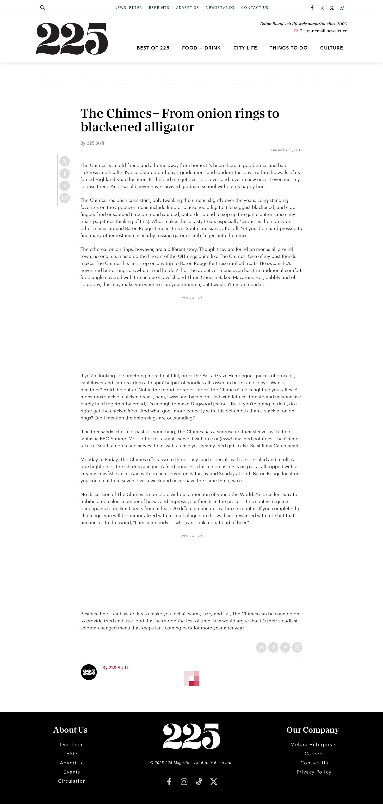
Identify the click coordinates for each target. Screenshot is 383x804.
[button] (67, 8)
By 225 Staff (115, 668)
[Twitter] (332, 8)
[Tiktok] (342, 8)
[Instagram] (322, 8)
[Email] (64, 198)
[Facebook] (312, 8)
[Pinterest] (64, 186)
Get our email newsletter (322, 31)
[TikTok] (198, 782)
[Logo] (75, 39)
